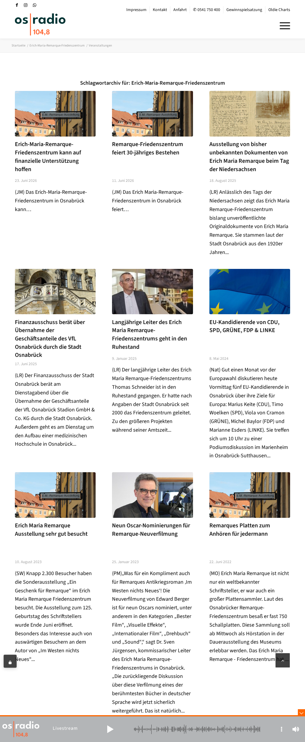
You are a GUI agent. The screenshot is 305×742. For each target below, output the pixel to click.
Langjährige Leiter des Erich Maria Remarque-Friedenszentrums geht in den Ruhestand (149, 334)
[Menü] (283, 25)
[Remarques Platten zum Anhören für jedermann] (249, 495)
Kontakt (160, 10)
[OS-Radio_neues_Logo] (40, 24)
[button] (110, 729)
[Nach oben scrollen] (282, 660)
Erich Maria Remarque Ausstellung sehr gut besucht (51, 529)
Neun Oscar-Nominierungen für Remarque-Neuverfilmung (151, 529)
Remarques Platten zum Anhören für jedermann (239, 529)
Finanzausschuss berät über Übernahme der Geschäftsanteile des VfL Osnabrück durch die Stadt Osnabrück (50, 339)
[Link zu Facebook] (16, 5)
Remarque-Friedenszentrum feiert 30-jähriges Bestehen (147, 148)
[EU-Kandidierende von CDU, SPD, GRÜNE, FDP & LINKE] (249, 291)
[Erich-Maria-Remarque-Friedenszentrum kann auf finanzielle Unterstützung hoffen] (55, 113)
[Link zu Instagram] (25, 5)
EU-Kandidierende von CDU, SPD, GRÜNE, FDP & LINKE (244, 326)
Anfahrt (180, 10)
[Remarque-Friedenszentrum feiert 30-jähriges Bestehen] (152, 113)
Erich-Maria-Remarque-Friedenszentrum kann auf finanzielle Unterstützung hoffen (48, 156)
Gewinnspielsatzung (244, 10)
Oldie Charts (279, 10)
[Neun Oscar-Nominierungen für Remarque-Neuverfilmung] (152, 495)
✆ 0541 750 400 (206, 10)
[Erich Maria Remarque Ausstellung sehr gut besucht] (55, 495)
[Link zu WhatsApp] (34, 5)
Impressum (136, 10)
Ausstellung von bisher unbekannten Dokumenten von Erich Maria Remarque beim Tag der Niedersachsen (249, 156)
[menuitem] (136, 9)
